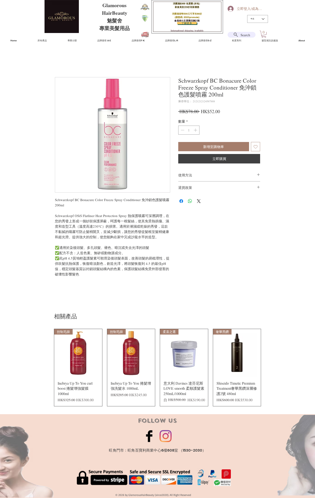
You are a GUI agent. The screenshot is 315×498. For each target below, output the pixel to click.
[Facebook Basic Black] (149, 436)
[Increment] (196, 130)
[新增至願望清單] (255, 146)
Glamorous (114, 5)
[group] (157, 368)
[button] (264, 34)
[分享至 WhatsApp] (190, 201)
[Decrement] (182, 130)
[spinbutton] (189, 130)
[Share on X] (199, 201)
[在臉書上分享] (181, 201)
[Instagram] (166, 436)
